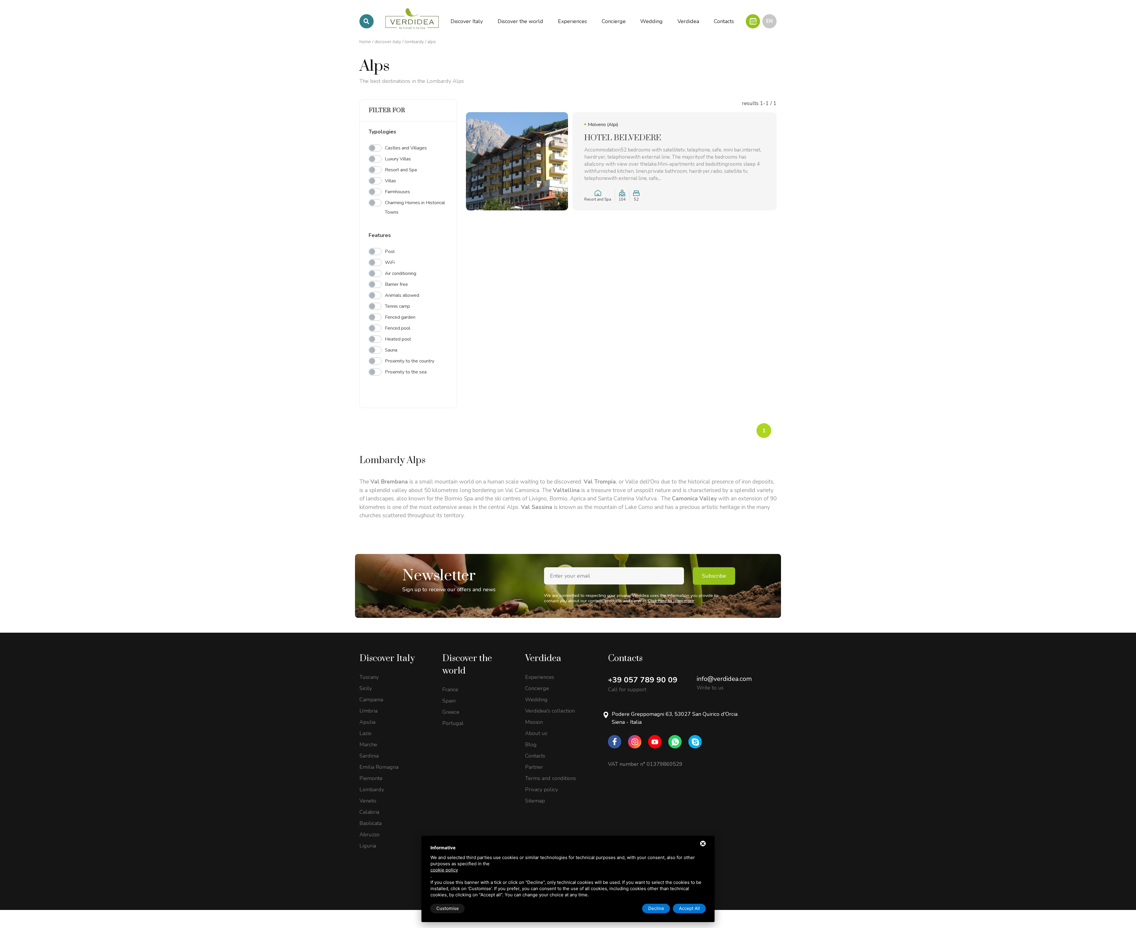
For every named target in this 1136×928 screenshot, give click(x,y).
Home (365, 42)
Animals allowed (402, 295)
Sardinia (369, 756)
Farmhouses (397, 191)
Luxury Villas (398, 159)
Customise (447, 908)
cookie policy (444, 870)
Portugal (453, 723)
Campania (371, 700)
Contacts (535, 756)
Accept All (689, 908)
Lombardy (414, 42)
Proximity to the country (409, 361)
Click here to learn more (671, 601)
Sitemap (535, 801)
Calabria (369, 812)
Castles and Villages (406, 148)
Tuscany (369, 677)
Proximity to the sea (406, 372)
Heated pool (398, 339)
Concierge (537, 688)
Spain (449, 701)
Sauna (391, 350)
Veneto (367, 801)
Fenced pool (397, 328)
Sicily (365, 688)
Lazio (365, 733)
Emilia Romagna (378, 767)
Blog (531, 744)
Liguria (367, 846)
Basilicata (370, 823)
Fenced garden (400, 317)
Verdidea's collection (550, 711)
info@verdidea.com (724, 678)
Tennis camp (397, 306)
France (450, 689)
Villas (390, 181)
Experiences (539, 677)
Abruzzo (369, 834)
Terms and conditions (550, 778)
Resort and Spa (401, 170)
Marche (368, 744)
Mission (534, 722)
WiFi (390, 262)
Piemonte (371, 778)
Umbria (368, 711)
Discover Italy (388, 42)
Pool (390, 251)
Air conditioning (400, 273)
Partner (534, 767)
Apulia (367, 722)
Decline (656, 908)
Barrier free (396, 284)
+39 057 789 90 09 (642, 680)
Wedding (536, 700)
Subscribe (714, 575)
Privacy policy (541, 789)
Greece (450, 712)
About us (536, 733)
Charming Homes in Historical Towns (415, 207)
